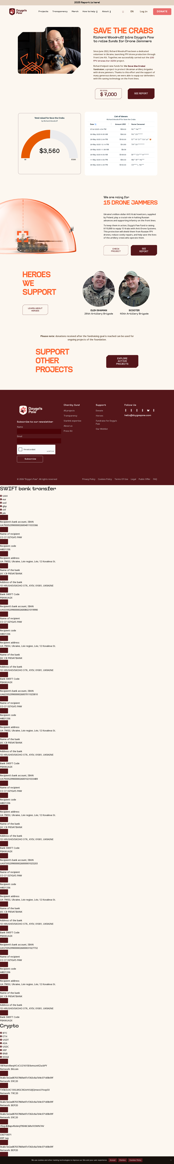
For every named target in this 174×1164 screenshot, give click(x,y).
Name (20, 427)
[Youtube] (153, 410)
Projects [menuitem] (43, 12)
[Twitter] (125, 410)
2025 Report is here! (87, 3)
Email (19, 436)
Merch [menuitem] (75, 12)
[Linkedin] (142, 410)
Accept (113, 1160)
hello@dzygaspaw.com (137, 415)
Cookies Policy (135, 1160)
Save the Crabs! (136, 66)
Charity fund (72, 405)
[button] (97, 12)
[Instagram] (131, 410)
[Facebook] (137, 410)
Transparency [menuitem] (60, 12)
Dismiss (122, 1160)
